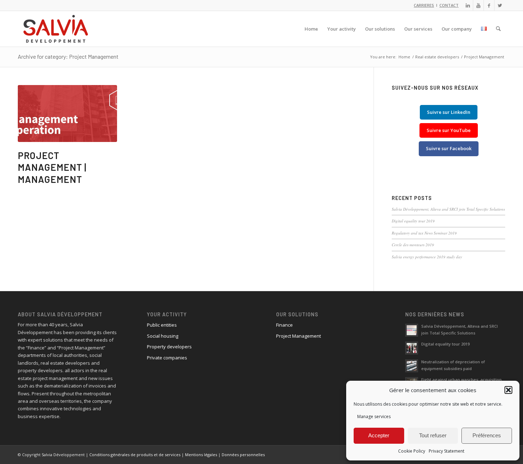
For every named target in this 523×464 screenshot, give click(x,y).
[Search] (498, 29)
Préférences (486, 435)
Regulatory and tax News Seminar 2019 (424, 233)
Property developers (169, 346)
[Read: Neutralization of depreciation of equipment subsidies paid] (411, 365)
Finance (284, 325)
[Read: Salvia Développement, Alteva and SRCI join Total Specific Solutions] (411, 330)
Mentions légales (201, 454)
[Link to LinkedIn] (468, 5)
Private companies (167, 357)
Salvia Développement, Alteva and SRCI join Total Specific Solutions (448, 209)
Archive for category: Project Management (68, 56)
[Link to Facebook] (489, 5)
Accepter (378, 435)
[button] (508, 390)
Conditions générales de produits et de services (134, 454)
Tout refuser (433, 435)
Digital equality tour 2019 (413, 220)
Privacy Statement (446, 451)
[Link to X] (500, 5)
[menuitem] (311, 29)
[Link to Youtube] (478, 5)
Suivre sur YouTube (449, 130)
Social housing (162, 336)
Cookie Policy (411, 451)
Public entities (162, 325)
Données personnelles (243, 454)
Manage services (374, 416)
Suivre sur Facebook (448, 148)
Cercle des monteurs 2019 (413, 244)
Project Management (298, 336)
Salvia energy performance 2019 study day (427, 256)
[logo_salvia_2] (56, 29)
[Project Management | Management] (67, 113)
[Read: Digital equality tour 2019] (411, 348)
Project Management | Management (52, 167)
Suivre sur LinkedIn (448, 112)
